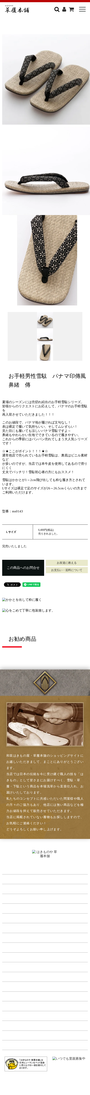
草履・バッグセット (18, 898)
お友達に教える (67, 562)
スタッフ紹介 (12, 966)
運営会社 (9, 1015)
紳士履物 (9, 878)
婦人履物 (9, 888)
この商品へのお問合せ (23, 567)
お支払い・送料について (66, 570)
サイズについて (14, 908)
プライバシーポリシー (19, 1005)
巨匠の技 (9, 976)
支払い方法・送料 (16, 986)
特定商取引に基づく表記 (21, 996)
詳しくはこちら (62, 25)
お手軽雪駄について (18, 927)
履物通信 (9, 947)
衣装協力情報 (12, 937)
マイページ (11, 1025)
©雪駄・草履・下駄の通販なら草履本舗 (45, 1082)
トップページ (12, 869)
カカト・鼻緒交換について (23, 917)
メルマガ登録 (12, 1035)
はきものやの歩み (16, 957)
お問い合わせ (12, 1044)
